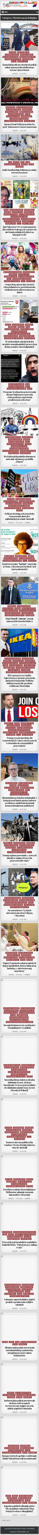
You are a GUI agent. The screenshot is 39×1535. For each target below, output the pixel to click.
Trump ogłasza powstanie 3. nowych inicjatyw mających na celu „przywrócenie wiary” (19, 858)
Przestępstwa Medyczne (11, 451)
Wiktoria (29, 1186)
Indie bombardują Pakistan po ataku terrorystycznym (19, 171)
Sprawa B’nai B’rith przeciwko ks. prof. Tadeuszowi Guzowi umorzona (19, 125)
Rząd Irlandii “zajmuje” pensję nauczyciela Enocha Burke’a (19, 620)
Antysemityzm (9, 556)
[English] (16, 3)
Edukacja (7, 212)
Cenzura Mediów (18, 1128)
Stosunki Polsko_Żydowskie (14, 121)
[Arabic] (10, 3)
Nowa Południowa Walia (27, 57)
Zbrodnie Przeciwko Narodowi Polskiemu (19, 672)
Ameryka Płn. (9, 723)
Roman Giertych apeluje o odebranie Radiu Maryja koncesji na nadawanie (19, 1457)
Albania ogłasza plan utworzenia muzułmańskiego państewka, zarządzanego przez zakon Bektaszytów (19, 1351)
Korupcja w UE (10, 728)
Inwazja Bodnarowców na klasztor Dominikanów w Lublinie (19, 1026)
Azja (10, 162)
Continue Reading (20, 48)
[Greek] (24, 3)
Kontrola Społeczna (10, 214)
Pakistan (24, 164)
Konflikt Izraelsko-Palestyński (25, 1234)
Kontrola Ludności (27, 55)
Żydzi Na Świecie (29, 121)
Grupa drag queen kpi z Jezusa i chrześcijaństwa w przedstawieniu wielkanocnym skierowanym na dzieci (19, 288)
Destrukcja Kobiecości (13, 437)
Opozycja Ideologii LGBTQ (19, 217)
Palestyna (27, 1236)
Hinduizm (16, 162)
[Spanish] (36, 3)
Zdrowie (19, 510)
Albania (5, 1342)
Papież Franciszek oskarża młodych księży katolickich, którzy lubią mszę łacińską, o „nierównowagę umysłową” (19, 967)
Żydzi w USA (32, 561)
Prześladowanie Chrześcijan (19, 119)
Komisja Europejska (13, 725)
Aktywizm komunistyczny (12, 1065)
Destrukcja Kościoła (12, 55)
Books (6, 210)
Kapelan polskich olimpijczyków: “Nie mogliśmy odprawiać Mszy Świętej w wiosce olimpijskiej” (19, 1508)
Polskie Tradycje (29, 665)
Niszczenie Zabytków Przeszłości (19, 334)
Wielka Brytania (25, 453)
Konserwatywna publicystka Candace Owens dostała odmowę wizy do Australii (19, 1145)
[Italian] (27, 3)
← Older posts (5, 1520)
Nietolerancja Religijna (10, 57)
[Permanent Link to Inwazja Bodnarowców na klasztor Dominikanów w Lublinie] (19, 993)
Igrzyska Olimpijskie (25, 1496)
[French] (19, 3)
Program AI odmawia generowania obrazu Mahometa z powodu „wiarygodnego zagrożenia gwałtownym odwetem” (19, 395)
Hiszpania (13, 785)
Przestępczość (29, 338)
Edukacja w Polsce (27, 1287)
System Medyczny (27, 508)
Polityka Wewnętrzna (28, 219)
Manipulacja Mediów (26, 112)
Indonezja (11, 1393)
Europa (17, 723)
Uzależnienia (30, 281)
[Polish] (30, 3)
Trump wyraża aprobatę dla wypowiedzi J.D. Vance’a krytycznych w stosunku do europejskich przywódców (19, 741)
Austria (8, 324)
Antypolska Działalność (24, 107)
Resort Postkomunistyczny (19, 907)
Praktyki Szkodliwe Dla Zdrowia (19, 506)
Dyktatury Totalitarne (16, 384)
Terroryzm (19, 167)
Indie (22, 162)
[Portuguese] (33, 3)
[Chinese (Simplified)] (13, 3)
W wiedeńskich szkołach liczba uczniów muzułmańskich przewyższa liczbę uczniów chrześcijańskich (19, 344)
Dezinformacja (29, 210)
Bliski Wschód (7, 1232)
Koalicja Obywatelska (27, 1010)
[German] (21, 3)
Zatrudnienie (25, 670)
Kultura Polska (27, 1289)
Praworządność (28, 59)
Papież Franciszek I (13, 960)
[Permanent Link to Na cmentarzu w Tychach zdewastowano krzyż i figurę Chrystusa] (19, 882)
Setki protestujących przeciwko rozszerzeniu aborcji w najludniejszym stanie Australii (19, 516)
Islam (27, 162)
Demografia (29, 324)
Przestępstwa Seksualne (12, 221)
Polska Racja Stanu (13, 116)
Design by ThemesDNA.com (19, 1532)
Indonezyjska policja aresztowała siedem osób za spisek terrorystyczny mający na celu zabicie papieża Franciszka (19, 1404)
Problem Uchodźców (10, 336)
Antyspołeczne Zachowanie (12, 272)
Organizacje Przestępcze (11, 219)
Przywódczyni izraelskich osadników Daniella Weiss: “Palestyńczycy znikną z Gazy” (19, 1245)
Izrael (5, 1234)
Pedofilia (28, 444)
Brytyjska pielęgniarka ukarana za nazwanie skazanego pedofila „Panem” (19, 459)
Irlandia (17, 608)
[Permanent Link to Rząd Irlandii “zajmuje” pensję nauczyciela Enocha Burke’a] (19, 591)
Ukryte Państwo (28, 223)
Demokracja (13, 274)
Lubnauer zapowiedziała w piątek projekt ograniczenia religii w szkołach (19, 1302)
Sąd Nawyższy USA (28, 221)
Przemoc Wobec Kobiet (26, 336)
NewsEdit (15, 73)
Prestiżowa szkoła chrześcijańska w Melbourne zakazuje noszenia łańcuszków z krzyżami (19, 1192)
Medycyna (26, 439)
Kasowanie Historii (11, 276)
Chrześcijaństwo (23, 52)
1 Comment (27, 522)
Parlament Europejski (10, 732)
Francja (14, 1496)
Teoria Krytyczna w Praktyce (14, 615)
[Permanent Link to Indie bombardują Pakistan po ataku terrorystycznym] (19, 147)
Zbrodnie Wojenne (13, 1239)
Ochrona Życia (27, 503)
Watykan (29, 960)
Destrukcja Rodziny (16, 210)
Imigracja (21, 327)
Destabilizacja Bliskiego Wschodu (25, 1232)
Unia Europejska (27, 735)
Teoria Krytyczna (27, 613)
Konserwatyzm (27, 109)
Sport (25, 1503)
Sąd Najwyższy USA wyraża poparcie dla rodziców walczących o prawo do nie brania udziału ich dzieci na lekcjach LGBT (19, 230)
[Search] (37, 12)
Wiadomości (22, 1344)
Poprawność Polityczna (13, 59)
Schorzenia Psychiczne (12, 281)
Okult (9, 279)
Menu (6, 12)
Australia (12, 52)
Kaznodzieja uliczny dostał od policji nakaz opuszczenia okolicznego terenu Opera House (19, 67)
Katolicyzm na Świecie (13, 109)
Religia (14, 61)
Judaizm (30, 556)
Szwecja (29, 1076)
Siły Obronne (11, 735)
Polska (27, 114)
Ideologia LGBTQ (17, 212)
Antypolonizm (10, 107)
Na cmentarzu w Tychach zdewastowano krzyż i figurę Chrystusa (19, 913)
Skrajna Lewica (22, 61)
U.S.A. (19, 223)
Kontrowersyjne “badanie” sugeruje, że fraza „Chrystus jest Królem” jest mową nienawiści (19, 566)
